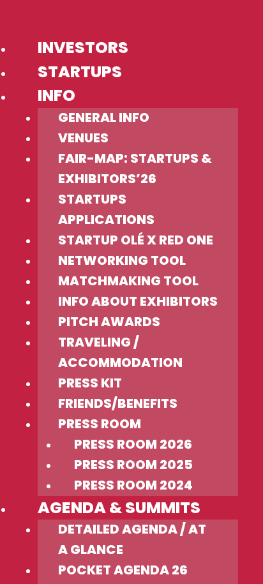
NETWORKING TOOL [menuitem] (122, 260)
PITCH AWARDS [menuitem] (109, 322)
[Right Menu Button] (8, 20)
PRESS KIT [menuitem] (90, 383)
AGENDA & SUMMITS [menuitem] (119, 508)
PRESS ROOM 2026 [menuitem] (133, 444)
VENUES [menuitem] (83, 138)
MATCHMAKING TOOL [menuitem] (128, 281)
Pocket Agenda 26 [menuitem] (123, 570)
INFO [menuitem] (56, 95)
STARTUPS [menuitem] (80, 72)
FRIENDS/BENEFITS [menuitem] (117, 403)
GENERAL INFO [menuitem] (103, 117)
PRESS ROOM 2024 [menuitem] (133, 485)
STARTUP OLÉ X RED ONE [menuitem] (135, 240)
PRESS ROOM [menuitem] (99, 424)
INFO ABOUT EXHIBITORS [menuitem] (138, 301)
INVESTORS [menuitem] (83, 47)
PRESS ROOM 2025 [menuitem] (133, 465)
